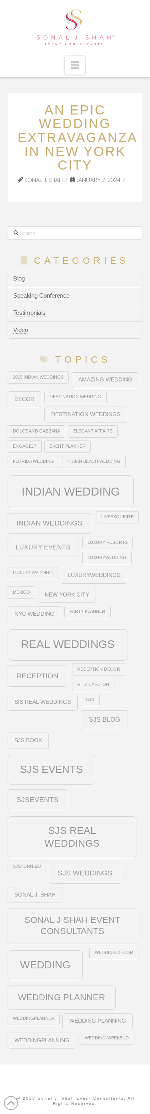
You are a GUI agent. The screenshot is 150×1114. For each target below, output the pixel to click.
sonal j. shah (35, 895)
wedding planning (97, 1021)
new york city (67, 595)
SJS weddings (85, 873)
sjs (90, 699)
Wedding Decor (114, 952)
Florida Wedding (33, 461)
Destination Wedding (75, 396)
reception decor (98, 669)
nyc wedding (34, 614)
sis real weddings (42, 702)
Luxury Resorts (108, 542)
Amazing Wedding (105, 380)
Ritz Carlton (93, 684)
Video (20, 329)
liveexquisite (117, 516)
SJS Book (28, 740)
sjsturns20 (27, 866)
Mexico (21, 592)
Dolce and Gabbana (36, 431)
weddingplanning (42, 1040)
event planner (68, 446)
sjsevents (37, 799)
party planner (87, 611)
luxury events (43, 547)
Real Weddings (68, 644)
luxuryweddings (94, 575)
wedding (45, 965)
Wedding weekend (107, 1037)
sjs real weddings (72, 837)
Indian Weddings (49, 523)
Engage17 (24, 446)
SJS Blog (104, 719)
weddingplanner (33, 1018)
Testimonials (29, 312)
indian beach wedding (93, 461)
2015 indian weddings (38, 377)
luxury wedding (33, 572)
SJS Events (51, 769)
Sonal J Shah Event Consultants (72, 925)
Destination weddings (85, 414)
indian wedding (71, 491)
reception (37, 676)
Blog (19, 278)
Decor (24, 399)
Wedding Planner (61, 997)
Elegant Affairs (92, 431)
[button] (75, 65)
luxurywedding (107, 557)
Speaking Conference (41, 295)
